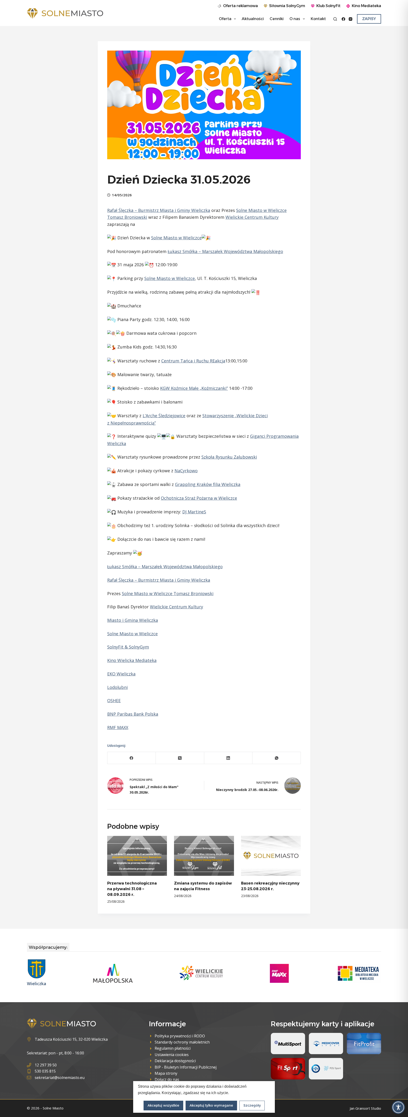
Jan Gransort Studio (365, 1108)
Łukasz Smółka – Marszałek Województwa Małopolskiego (225, 251)
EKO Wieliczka (121, 674)
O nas (294, 19)
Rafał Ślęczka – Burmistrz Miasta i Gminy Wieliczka (158, 210)
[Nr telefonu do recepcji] (56, 1065)
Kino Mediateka (366, 6)
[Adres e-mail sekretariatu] (56, 1077)
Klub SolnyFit (328, 6)
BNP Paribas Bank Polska (132, 714)
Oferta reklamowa (240, 6)
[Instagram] (350, 19)
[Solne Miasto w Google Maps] (67, 1039)
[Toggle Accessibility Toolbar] (398, 1107)
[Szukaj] (335, 19)
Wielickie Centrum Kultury (252, 217)
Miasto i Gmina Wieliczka (132, 620)
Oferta (225, 19)
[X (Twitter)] (180, 758)
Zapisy (369, 19)
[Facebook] (343, 19)
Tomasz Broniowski (127, 217)
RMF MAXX (117, 727)
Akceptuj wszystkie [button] (163, 1105)
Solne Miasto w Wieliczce (261, 210)
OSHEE (114, 700)
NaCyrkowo (186, 470)
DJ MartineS (194, 512)
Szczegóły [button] (252, 1105)
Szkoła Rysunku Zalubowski (229, 457)
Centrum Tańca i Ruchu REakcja (193, 361)
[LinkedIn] (228, 758)
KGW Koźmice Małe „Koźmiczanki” (194, 388)
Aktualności (253, 19)
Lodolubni (117, 687)
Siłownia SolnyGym (287, 6)
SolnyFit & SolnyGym (128, 647)
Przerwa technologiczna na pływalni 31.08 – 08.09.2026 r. (132, 889)
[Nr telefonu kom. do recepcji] (56, 1071)
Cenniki (277, 19)
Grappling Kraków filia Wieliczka (207, 484)
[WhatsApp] (276, 758)
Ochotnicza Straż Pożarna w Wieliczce (199, 498)
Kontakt (318, 19)
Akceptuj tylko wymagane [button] (211, 1105)
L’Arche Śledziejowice (164, 415)
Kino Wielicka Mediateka (132, 660)
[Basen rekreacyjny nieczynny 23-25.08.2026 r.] (271, 856)
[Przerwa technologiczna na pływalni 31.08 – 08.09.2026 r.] (137, 856)
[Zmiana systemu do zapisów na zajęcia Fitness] (204, 856)
